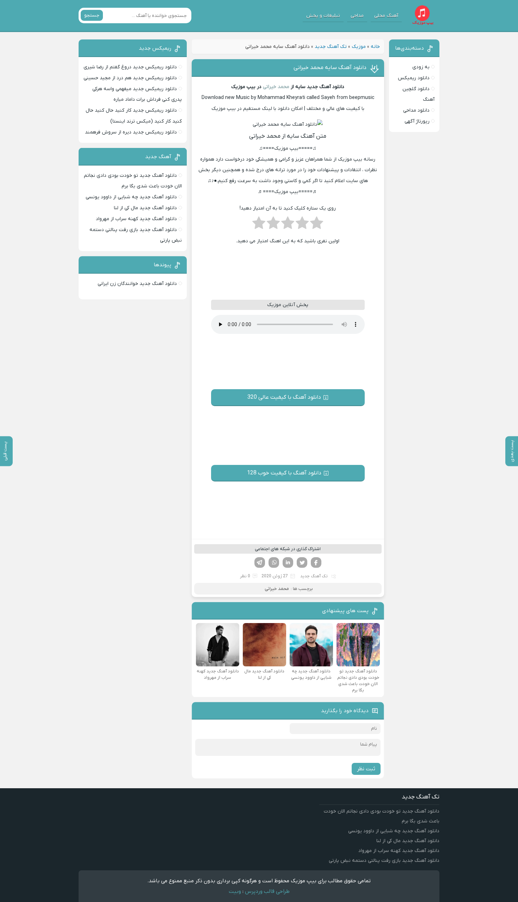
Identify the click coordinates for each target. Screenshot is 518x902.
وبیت (235, 891)
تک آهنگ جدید (331, 46)
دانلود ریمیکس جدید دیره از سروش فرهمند (131, 132)
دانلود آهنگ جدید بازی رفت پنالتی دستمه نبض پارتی (384, 860)
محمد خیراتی (276, 86)
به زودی (421, 67)
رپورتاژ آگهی (417, 121)
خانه (375, 46)
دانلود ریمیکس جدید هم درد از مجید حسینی (130, 78)
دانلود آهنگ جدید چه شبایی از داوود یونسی (131, 197)
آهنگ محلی (386, 15)
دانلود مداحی (416, 110)
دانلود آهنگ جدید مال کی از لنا (145, 208)
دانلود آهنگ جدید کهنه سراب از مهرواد (136, 219)
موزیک (359, 46)
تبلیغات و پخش (323, 15)
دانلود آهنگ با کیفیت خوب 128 (284, 473)
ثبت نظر (366, 768)
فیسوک (316, 562)
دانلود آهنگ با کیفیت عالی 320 (284, 397)
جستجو (91, 15)
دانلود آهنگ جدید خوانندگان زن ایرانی (137, 283)
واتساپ (274, 562)
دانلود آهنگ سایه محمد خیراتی (330, 67)
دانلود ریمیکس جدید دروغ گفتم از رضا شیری (130, 67)
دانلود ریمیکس (414, 78)
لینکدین (288, 562)
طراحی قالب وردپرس (267, 891)
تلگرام (259, 562)
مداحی (357, 15)
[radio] (316, 225)
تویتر (302, 562)
